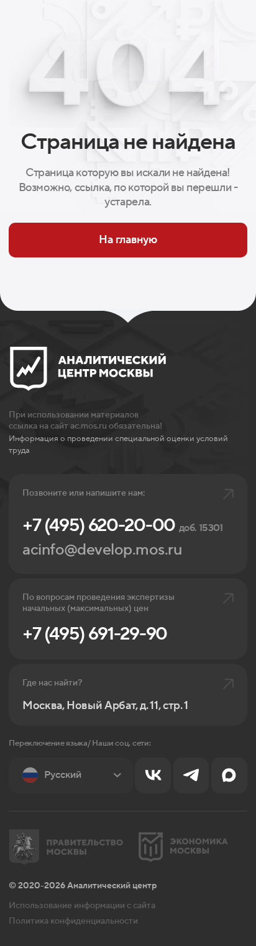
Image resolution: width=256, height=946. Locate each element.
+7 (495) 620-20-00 (122, 525)
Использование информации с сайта (82, 905)
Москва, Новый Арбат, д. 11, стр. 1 (105, 706)
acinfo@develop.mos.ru (101, 550)
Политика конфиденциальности (73, 921)
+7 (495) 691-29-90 (94, 634)
